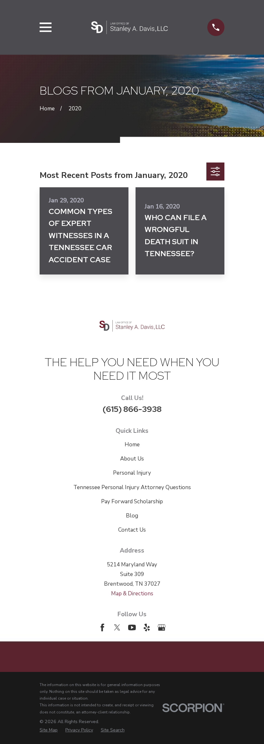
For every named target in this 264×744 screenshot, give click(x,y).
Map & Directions (132, 593)
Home (132, 444)
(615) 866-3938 (132, 409)
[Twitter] (117, 627)
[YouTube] (132, 627)
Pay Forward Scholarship (132, 501)
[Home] (129, 27)
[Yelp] (147, 627)
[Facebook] (102, 627)
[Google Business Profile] (161, 627)
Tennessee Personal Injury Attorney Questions (132, 487)
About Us (132, 458)
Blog (132, 515)
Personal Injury (132, 473)
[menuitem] (49, 730)
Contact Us (132, 530)
